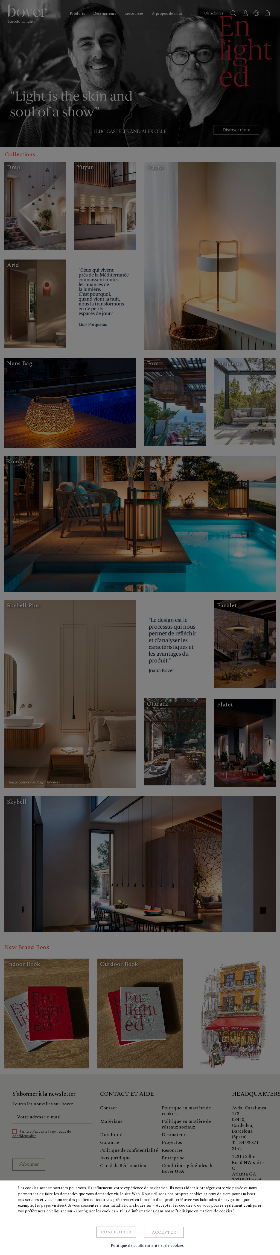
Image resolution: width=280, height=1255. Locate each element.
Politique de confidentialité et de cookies (147, 1245)
